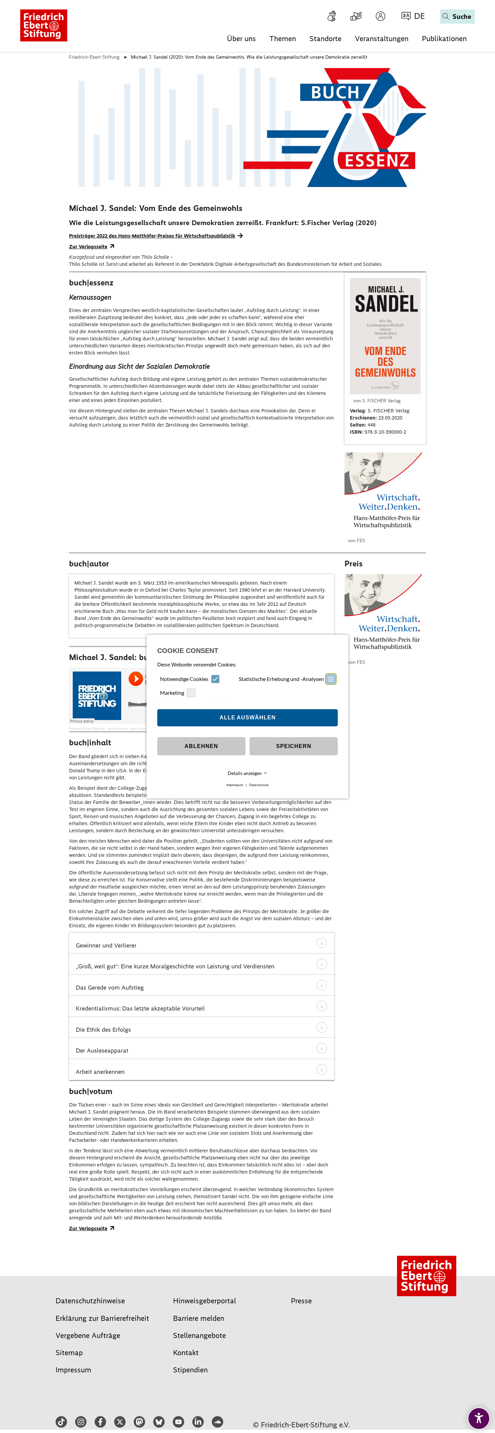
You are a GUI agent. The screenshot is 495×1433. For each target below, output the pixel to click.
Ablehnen (201, 746)
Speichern (293, 746)
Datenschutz (259, 785)
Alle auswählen (248, 717)
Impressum (234, 785)
